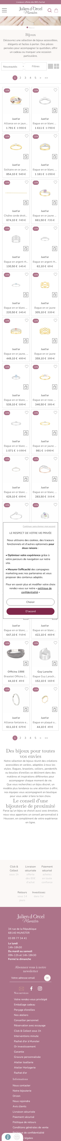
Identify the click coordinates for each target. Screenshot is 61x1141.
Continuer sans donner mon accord (39, 526)
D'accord (31, 611)
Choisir (30, 602)
